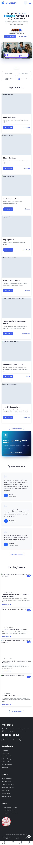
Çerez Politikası (27, 837)
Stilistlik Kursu (6, 793)
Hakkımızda (5, 750)
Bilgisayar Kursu (13, 55)
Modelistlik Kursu (6, 781)
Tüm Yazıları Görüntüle (16, 711)
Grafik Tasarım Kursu (8, 784)
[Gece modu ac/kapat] (29, 836)
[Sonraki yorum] (30, 55)
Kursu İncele (8, 127)
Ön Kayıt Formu (23, 36)
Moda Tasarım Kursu (8, 787)
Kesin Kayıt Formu (7, 764)
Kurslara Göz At (10, 36)
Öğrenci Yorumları (7, 756)
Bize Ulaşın (5, 767)
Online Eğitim (5, 753)
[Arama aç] (25, 3)
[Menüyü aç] (29, 2)
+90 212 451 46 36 (9, 810)
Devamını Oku (5, 604)
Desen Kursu (5, 790)
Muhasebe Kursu (7, 778)
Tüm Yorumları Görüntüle (16, 554)
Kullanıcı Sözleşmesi (7, 759)
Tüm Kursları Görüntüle (16, 428)
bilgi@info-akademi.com (11, 813)
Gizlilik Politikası (6, 762)
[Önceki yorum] (3, 55)
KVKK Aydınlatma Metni (7, 837)
